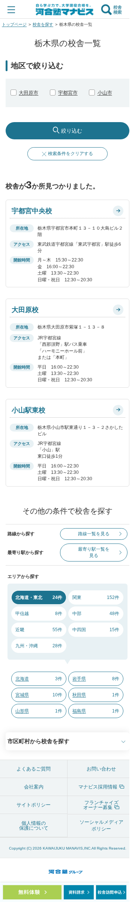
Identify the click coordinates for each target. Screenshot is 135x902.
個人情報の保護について (33, 825)
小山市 (105, 93)
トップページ (14, 24)
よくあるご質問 (33, 769)
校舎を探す (43, 24)
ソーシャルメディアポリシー (101, 825)
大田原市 (28, 93)
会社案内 (34, 787)
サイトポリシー (33, 805)
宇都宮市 (68, 93)
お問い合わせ (101, 769)
